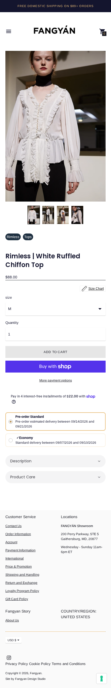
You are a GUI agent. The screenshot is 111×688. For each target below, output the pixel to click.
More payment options (55, 380)
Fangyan (35, 673)
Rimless (13, 237)
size (8, 297)
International (14, 558)
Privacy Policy (16, 664)
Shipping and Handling (22, 575)
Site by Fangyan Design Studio (25, 678)
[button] (55, 461)
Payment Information (20, 550)
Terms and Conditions (69, 664)
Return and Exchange (21, 583)
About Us (12, 620)
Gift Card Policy (16, 599)
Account (11, 542)
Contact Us (13, 526)
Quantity (12, 323)
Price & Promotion (18, 566)
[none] (33, 215)
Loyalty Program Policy (22, 591)
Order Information (18, 534)
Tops (28, 237)
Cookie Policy (40, 664)
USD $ (12, 640)
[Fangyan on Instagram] (9, 657)
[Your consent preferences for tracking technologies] (101, 678)
